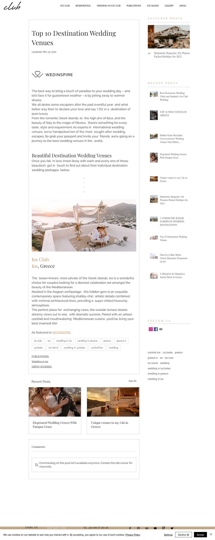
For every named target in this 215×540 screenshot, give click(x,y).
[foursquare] (163, 528)
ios (49, 340)
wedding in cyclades (74, 347)
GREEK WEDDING (42, 366)
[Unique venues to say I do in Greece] (113, 402)
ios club (38, 340)
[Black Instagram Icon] (138, 528)
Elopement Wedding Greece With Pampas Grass (55, 425)
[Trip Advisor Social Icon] (161, 329)
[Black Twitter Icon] (172, 528)
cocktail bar (97, 347)
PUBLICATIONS (40, 356)
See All (132, 381)
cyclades (38, 347)
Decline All (183, 534)
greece (107, 340)
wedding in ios (64, 340)
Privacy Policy (132, 534)
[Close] (211, 534)
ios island (53, 347)
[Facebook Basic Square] (156, 329)
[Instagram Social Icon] (151, 329)
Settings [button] (168, 534)
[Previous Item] (153, 36)
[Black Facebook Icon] (130, 528)
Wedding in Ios (40, 361)
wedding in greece (87, 340)
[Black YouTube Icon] (155, 528)
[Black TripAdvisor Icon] (146, 528)
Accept (200, 534)
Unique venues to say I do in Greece (109, 425)
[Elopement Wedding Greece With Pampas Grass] (55, 402)
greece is (121, 340)
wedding (113, 347)
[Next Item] (184, 36)
